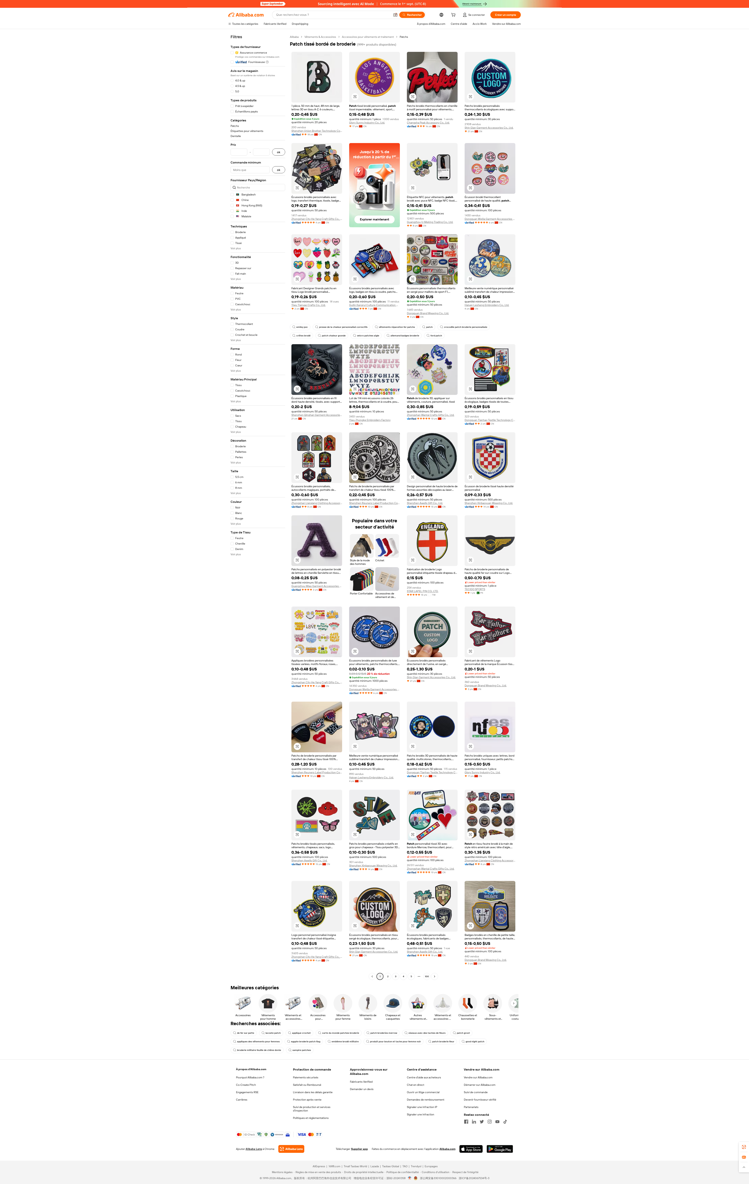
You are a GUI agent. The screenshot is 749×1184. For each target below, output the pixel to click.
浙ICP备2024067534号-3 (474, 1178)
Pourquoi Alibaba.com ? (250, 1077)
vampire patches (301, 1050)
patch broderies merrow (383, 1033)
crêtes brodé (303, 335)
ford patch (436, 335)
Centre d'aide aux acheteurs (424, 1077)
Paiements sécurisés (305, 1077)
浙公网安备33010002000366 (438, 1178)
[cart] (454, 15)
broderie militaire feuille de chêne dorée (259, 1050)
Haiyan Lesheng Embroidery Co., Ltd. (487, 305)
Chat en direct (415, 1084)
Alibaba (294, 36)
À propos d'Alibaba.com (251, 1069)
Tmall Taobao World (355, 1166)
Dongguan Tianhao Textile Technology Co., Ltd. (490, 420)
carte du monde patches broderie (340, 1033)
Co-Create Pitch (246, 1084)
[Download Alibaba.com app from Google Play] (500, 1149)
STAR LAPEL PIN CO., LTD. (422, 591)
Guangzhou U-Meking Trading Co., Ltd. (430, 222)
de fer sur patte (245, 1033)
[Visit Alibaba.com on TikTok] (505, 1121)
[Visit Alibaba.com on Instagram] (489, 1121)
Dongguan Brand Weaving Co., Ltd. (428, 313)
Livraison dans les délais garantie (313, 1092)
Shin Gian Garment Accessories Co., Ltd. (489, 127)
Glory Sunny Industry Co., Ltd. (367, 122)
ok (278, 152)
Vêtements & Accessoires (320, 36)
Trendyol (416, 1166)
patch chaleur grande (334, 335)
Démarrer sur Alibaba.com (479, 1084)
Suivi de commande (476, 1092)
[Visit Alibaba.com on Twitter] (481, 1121)
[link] (744, 1147)
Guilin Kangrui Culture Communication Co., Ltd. (374, 305)
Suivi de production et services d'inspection (311, 1108)
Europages (431, 1166)
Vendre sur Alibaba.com (478, 1077)
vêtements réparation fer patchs (397, 327)
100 (427, 976)
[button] (395, 14)
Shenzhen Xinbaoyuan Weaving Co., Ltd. (489, 503)
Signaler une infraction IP (422, 1107)
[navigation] (258, 507)
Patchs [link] (404, 36)
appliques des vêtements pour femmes (258, 1041)
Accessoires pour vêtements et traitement (368, 36)
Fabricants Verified (361, 1081)
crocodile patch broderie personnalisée (465, 327)
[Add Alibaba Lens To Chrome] (291, 1149)
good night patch (475, 1041)
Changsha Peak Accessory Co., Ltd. (428, 122)
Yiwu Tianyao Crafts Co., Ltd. (308, 305)
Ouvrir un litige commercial (423, 1092)
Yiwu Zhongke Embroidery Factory (369, 420)
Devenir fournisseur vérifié (480, 1099)
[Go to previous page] (372, 976)
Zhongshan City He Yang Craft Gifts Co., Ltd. (316, 218)
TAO (404, 1166)
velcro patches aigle (368, 335)
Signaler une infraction (420, 1114)
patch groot (463, 1033)
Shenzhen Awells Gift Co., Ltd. (425, 503)
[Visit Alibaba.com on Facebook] (466, 1121)
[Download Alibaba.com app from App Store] (471, 1149)
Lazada (374, 1166)
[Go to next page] (434, 976)
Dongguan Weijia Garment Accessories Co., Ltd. (490, 218)
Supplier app (359, 1148)
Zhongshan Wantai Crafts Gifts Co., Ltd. (430, 414)
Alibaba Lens (254, 1148)
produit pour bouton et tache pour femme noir (395, 1041)
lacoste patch (273, 1033)
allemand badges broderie (404, 335)
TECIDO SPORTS (475, 589)
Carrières (241, 1099)
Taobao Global (390, 1166)
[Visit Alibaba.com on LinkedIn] (474, 1121)
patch (429, 327)
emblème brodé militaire (345, 1041)
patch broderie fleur (443, 1041)
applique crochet (301, 1033)
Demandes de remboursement (425, 1099)
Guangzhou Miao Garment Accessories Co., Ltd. (316, 586)
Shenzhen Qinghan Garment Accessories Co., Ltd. (316, 414)
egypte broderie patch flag (305, 1041)
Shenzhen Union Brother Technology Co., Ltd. (316, 130)
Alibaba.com (447, 1148)
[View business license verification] (410, 1178)
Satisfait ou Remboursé (307, 1084)
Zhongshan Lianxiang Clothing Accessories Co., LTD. (316, 503)
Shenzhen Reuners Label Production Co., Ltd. (374, 503)
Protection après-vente (307, 1099)
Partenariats (471, 1107)
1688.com (334, 1166)
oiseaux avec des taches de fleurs (426, 1033)
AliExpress (319, 1166)
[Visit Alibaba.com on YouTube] (497, 1121)
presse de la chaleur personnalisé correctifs (343, 327)
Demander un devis (362, 1089)
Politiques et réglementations (311, 1117)
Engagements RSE (247, 1092)
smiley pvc (302, 327)
